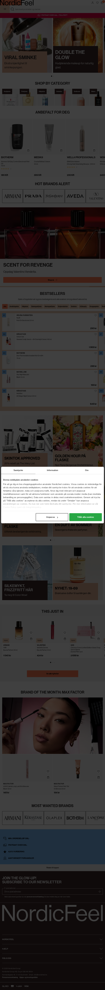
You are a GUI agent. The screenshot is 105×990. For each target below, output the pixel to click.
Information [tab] (52, 470)
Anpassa (50, 517)
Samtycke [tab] (18, 470)
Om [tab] (86, 470)
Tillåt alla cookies (85, 517)
